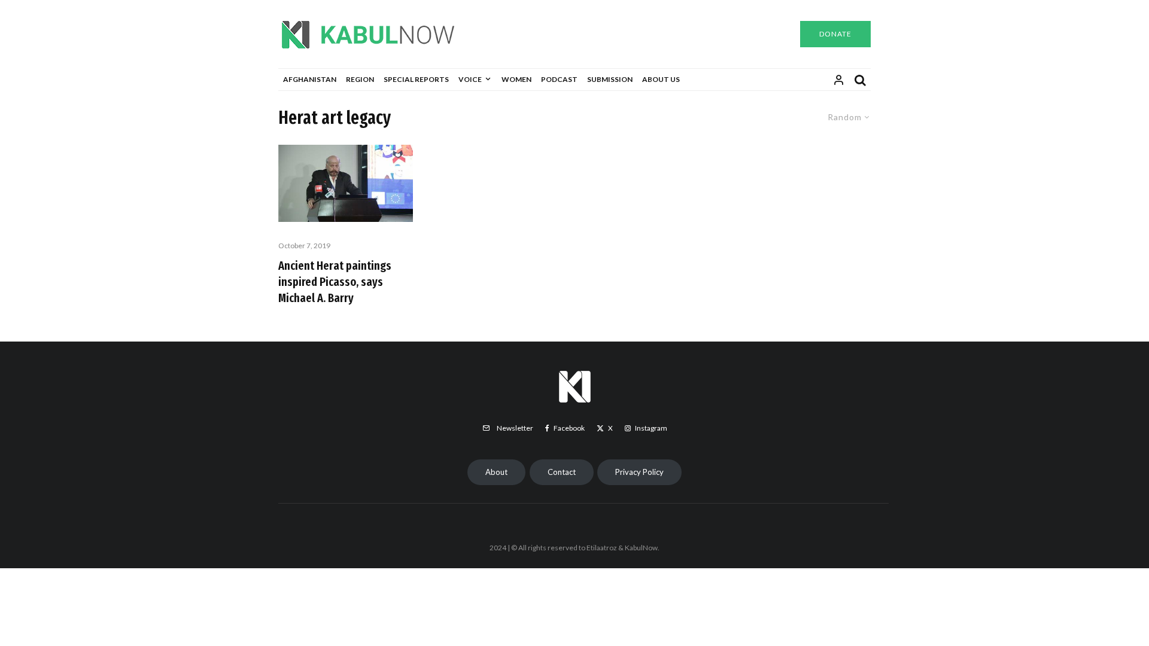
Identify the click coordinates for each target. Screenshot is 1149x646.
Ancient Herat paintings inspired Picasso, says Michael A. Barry (334, 281)
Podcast (559, 79)
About (496, 472)
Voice (470, 79)
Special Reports (416, 79)
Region (360, 79)
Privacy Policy (639, 472)
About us (661, 79)
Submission (610, 79)
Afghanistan (309, 79)
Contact (562, 472)
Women (516, 79)
